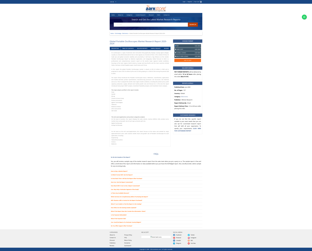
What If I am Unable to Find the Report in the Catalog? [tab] (126, 204)
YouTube (193, 243)
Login (184, 1)
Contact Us (166, 15)
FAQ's (158, 15)
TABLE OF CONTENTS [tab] (128, 48)
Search (192, 24)
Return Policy (128, 240)
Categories (129, 15)
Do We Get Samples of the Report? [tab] (120, 157)
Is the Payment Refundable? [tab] (119, 215)
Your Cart (196, 1)
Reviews (112, 245)
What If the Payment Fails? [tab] (118, 218)
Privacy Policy (128, 235)
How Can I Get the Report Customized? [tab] (122, 182)
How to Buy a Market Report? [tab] (119, 171)
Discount (151, 15)
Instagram (193, 237)
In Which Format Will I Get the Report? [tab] (122, 175)
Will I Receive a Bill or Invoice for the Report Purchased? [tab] (126, 200)
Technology (118, 33)
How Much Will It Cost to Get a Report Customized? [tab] (125, 186)
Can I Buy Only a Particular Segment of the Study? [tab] (125, 189)
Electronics (125, 33)
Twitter (192, 235)
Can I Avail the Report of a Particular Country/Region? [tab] (126, 222)
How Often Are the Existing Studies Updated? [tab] (123, 207)
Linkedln (178, 240)
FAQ (125, 237)
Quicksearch (127, 245)
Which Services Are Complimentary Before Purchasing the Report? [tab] (129, 196)
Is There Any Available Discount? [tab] (120, 193)
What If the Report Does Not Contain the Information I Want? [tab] (128, 211)
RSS (191, 240)
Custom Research (140, 15)
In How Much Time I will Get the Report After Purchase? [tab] (126, 178)
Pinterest (178, 237)
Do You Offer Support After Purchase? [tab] (121, 226)
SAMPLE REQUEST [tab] (156, 48)
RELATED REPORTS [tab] (142, 48)
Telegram (178, 243)
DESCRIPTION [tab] (115, 48)
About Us (120, 15)
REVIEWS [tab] (166, 48)
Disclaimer (127, 243)
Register (190, 1)
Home (113, 15)
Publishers (113, 243)
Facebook (178, 235)
